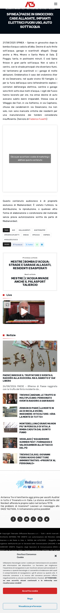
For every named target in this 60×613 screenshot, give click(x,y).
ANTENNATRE (40, 230)
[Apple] (46, 519)
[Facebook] (13, 519)
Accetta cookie (30, 591)
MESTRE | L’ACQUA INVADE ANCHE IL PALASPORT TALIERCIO (30, 280)
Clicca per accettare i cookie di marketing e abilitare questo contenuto (30, 158)
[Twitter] (20, 519)
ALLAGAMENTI (25, 230)
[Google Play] (40, 519)
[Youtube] (26, 519)
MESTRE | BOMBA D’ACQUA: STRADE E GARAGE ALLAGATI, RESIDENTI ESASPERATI (30, 263)
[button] (55, 555)
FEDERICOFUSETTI (12, 235)
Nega (30, 598)
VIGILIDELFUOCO (11, 240)
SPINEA (47, 235)
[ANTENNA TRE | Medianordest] (30, 1)
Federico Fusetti (37, 119)
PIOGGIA (36, 235)
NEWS (26, 235)
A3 (14, 230)
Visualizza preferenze (30, 606)
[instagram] (33, 519)
